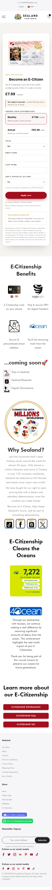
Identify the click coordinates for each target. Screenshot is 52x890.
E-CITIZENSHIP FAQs (26, 715)
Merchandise (7, 799)
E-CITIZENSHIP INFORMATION (26, 707)
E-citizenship (7, 808)
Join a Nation (7, 776)
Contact (5, 755)
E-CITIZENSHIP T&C (26, 724)
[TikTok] (9, 523)
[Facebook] (20, 523)
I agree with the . (19, 846)
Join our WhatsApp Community (19, 821)
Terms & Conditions (10, 759)
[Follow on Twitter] (9, 854)
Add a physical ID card (18, 177)
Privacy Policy (7, 763)
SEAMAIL (5, 803)
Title (8, 141)
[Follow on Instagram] (14, 854)
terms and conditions (26, 846)
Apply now (26, 195)
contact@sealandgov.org (28, 2)
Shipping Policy (8, 768)
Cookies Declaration (10, 772)
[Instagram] (31, 523)
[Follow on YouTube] (31, 854)
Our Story (6, 747)
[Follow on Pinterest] (25, 854)
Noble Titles (6, 795)
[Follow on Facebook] (3, 854)
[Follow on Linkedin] (20, 854)
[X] (42, 523)
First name (11, 153)
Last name (11, 165)
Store (4, 791)
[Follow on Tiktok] (37, 854)
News (4, 751)
